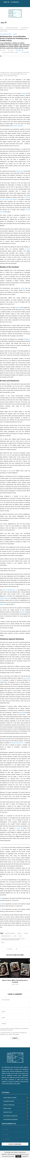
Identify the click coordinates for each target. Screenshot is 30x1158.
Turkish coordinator (18, 125)
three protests (19, 171)
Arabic (16, 52)
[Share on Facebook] (18, 949)
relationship (3, 604)
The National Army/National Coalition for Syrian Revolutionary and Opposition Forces (13, 939)
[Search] (28, 22)
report (28, 249)
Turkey (2, 942)
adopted (22, 712)
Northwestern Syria (6, 936)
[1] (20, 149)
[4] (10, 325)
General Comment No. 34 (18, 742)
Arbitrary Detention (10, 933)
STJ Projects (15, 2)
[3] (10, 270)
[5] (10, 496)
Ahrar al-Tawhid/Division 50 (9, 590)
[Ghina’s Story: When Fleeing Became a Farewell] (15, 968)
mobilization (27, 339)
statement (23, 612)
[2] (11, 153)
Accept (18, 1156)
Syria (15, 936)
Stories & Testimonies (15, 1105)
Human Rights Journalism (12, 27)
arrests (19, 933)
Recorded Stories (15, 1112)
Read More (25, 1156)
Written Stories (15, 1108)
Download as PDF (20, 50)
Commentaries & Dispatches (15, 1119)
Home (1, 27)
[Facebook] (12, 4)
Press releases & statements (15, 1116)
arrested (23, 93)
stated (17, 307)
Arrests (26, 933)
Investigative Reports (15, 1101)
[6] (14, 604)
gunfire (22, 288)
